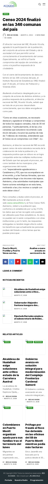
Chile (6, 14)
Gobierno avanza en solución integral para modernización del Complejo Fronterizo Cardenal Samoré (35, 371)
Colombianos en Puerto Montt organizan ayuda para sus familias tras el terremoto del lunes (13, 436)
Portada (8, 480)
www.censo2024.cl (16, 203)
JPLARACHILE (34, 476)
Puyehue (38, 342)
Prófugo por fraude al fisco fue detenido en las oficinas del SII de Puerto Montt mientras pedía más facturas (35, 436)
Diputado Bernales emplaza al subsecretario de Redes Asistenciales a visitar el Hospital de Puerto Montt (28, 320)
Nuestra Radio (21, 480)
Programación (36, 480)
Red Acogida (12, 35)
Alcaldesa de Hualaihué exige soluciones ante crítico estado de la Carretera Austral (29, 293)
